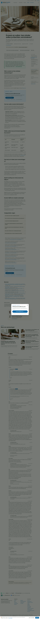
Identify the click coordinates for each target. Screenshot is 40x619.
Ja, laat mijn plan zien (19, 311)
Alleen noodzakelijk (31, 617)
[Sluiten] (27, 305)
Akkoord (37, 617)
